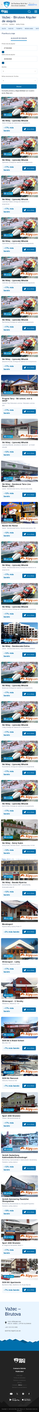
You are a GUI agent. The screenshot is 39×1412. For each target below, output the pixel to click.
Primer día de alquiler (8, 44)
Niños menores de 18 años (10, 76)
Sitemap (19, 1382)
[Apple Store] (26, 1399)
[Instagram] (23, 1394)
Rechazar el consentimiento (19, 1387)
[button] (29, 11)
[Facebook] (29, 1394)
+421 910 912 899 (11, 1327)
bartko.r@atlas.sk (13, 1331)
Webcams (29, 28)
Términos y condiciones (19, 1380)
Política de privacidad (19, 1378)
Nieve (11, 28)
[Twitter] (17, 1394)
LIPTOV (5, 24)
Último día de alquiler (8, 54)
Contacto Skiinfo (19, 1368)
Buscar (19, 86)
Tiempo (19, 28)
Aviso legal (19, 1375)
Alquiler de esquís (19, 38)
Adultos (4, 67)
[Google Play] (14, 1399)
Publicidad (19, 1371)
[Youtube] (11, 1394)
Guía (4, 28)
